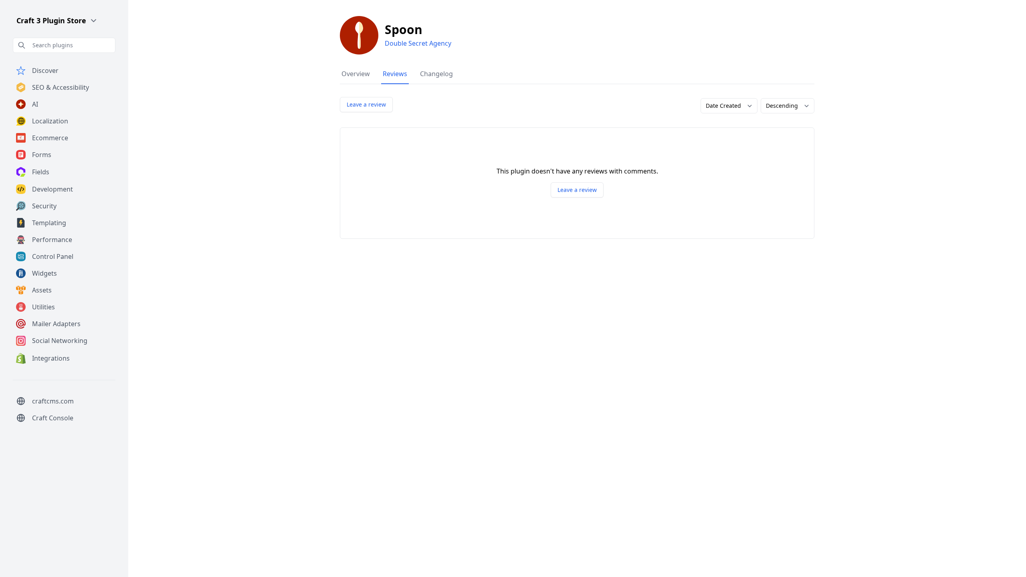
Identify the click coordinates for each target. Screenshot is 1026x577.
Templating (49, 222)
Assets (42, 290)
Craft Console (52, 418)
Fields (40, 171)
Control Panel (52, 256)
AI (35, 104)
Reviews (395, 73)
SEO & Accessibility (60, 87)
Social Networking (59, 340)
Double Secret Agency (418, 43)
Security (44, 206)
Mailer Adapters (56, 323)
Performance (52, 239)
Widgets (44, 273)
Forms (41, 154)
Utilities (43, 307)
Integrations (51, 358)
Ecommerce (50, 137)
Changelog (436, 73)
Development (52, 189)
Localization (50, 121)
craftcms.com (53, 401)
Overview (355, 73)
